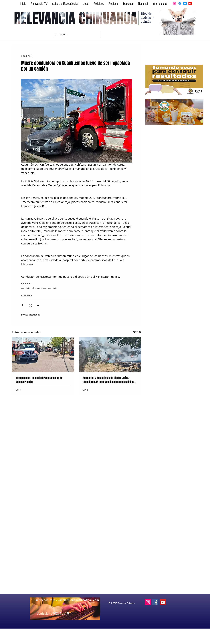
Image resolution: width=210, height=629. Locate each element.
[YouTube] (163, 602)
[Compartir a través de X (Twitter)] (30, 305)
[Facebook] (179, 3)
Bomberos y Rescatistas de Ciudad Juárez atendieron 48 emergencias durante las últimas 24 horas (109, 380)
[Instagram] (174, 3)
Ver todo (137, 331)
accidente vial (27, 288)
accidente (52, 288)
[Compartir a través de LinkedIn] (37, 305)
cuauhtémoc (41, 288)
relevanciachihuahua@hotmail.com (76, 600)
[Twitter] (185, 3)
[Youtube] (190, 3)
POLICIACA (26, 295)
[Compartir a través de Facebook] (22, 305)
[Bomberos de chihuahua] (43, 354)
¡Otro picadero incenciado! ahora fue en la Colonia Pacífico (39, 380)
